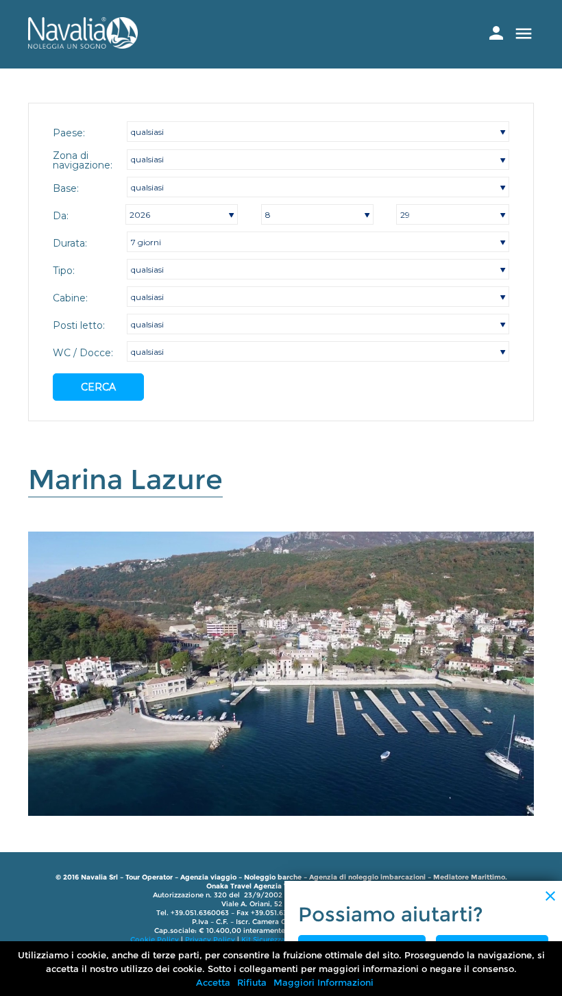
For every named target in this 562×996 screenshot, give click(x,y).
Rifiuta (252, 982)
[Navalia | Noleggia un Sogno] (83, 44)
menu (523, 33)
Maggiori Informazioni (323, 982)
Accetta (213, 982)
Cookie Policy (154, 939)
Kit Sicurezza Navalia (277, 939)
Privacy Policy (210, 939)
